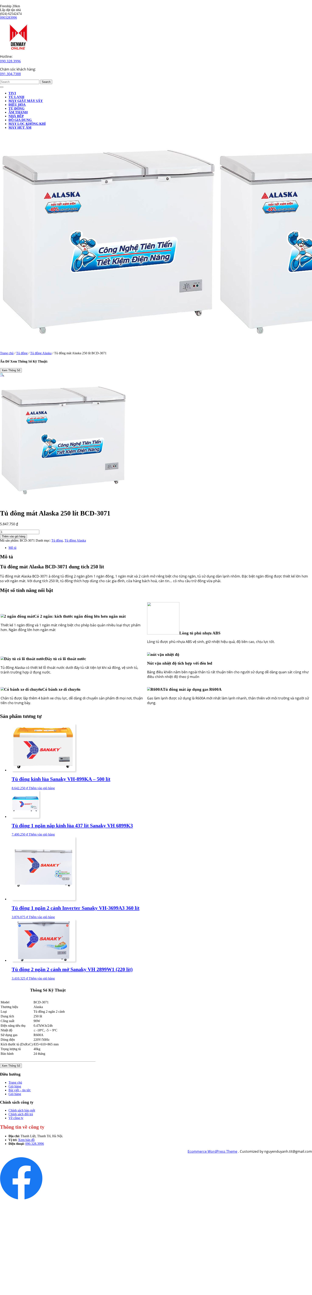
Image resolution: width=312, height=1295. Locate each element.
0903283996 (8, 17)
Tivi (12, 93)
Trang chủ (7, 353)
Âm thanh (18, 112)
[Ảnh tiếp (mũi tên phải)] (304, 647)
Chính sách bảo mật (21, 1110)
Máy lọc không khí (27, 124)
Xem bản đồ (26, 1140)
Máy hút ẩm (19, 127)
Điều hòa (17, 104)
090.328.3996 (10, 61)
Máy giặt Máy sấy (25, 101)
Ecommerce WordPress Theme (212, 1151)
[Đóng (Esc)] (307, 4)
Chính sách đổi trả (20, 1114)
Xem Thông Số (11, 370)
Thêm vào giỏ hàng (13, 536)
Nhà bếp (16, 116)
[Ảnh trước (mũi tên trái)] (7, 647)
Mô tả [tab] (12, 547)
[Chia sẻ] (298, 4)
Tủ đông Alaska (41, 353)
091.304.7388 (10, 74)
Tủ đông (16, 108)
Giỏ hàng (14, 1086)
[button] (2, 374)
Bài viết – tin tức (19, 1090)
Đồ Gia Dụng (20, 120)
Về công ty (15, 1118)
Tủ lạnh (16, 97)
